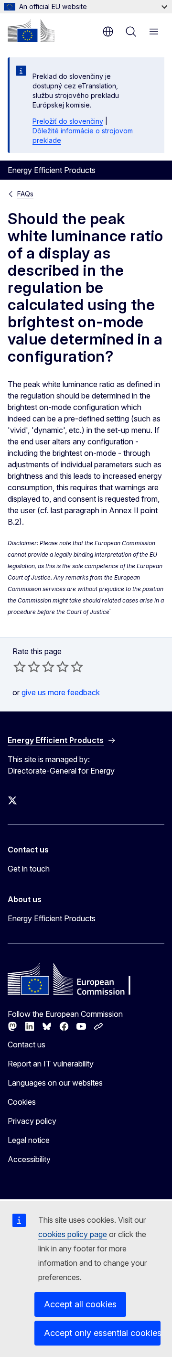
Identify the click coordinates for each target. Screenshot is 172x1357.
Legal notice (29, 1140)
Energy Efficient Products (52, 918)
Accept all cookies (80, 1304)
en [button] (107, 31)
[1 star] (19, 666)
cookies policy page (72, 1234)
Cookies (22, 1102)
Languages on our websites (55, 1083)
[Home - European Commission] (31, 30)
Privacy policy (32, 1121)
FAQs (25, 194)
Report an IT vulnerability (51, 1063)
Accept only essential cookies (102, 1333)
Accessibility (29, 1159)
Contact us (26, 1044)
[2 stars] (26, 666)
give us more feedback (61, 692)
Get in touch (29, 868)
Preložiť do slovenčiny (67, 121)
